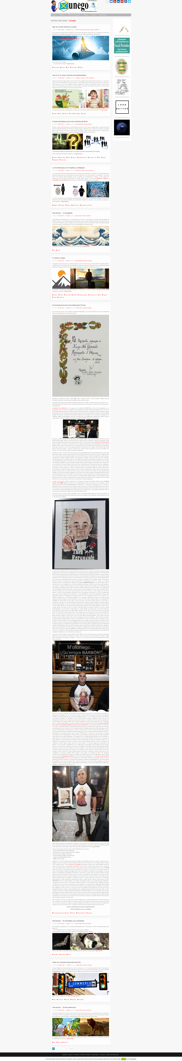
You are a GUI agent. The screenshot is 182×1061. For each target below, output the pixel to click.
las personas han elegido (103, 289)
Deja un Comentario (95, 29)
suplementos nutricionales (86, 205)
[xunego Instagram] (107, 1)
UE (71, 113)
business (55, 157)
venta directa (74, 67)
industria (63, 67)
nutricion (68, 205)
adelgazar (56, 205)
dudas (68, 157)
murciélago (63, 954)
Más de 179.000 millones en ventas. (64, 27)
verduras (84, 113)
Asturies (73, 913)
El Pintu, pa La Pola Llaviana (102, 442)
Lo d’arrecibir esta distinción (59, 408)
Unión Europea (77, 113)
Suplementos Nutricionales (74, 14)
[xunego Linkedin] (118, 1)
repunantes (90, 913)
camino (61, 294)
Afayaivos (54, 14)
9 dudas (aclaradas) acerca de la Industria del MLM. (70, 121)
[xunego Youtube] (114, 1)
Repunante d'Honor (81, 913)
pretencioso (65, 1042)
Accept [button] (123, 1059)
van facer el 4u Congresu (75, 864)
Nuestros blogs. (102, 14)
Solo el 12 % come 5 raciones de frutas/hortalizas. (69, 75)
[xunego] (74, 6)
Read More (133, 1059)
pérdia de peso (76, 205)
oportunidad (56, 159)
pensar (58, 250)
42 (66, 1048)
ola (54, 250)
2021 (55, 999)
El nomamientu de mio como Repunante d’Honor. (69, 305)
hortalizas (66, 113)
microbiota (62, 205)
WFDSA (81, 67)
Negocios (93, 14)
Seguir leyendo (71, 63)
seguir (55, 297)
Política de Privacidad (85, 1054)
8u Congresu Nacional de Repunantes (61, 913)
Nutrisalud (62, 14)
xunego (72, 20)
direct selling (56, 67)
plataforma (74, 999)
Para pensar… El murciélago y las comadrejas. (68, 921)
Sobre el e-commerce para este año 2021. (66, 962)
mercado (67, 999)
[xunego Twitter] (129, 1)
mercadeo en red (92, 157)
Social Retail (81, 999)
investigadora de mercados (58, 971)
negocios (105, 294)
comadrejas (56, 954)
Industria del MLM (86, 29)
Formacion (86, 14)
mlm (68, 67)
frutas (60, 113)
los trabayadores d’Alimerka (67, 756)
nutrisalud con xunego (80, 77)
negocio (104, 157)
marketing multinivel (82, 157)
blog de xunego (79, 29)
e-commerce (60, 999)
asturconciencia (79, 307)
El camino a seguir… (59, 258)
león (54, 1042)
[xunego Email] (111, 1)
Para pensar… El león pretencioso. (64, 1007)
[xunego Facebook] (125, 1)
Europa (55, 113)
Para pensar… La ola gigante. (62, 213)
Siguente (72, 1048)
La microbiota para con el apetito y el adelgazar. (68, 168)
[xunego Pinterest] (122, 1)
